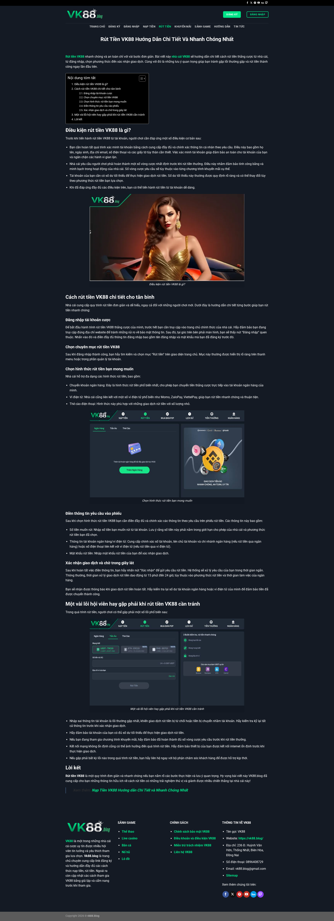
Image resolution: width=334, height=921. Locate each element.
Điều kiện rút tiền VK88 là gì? (91, 84)
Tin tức (239, 26)
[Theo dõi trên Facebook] (247, 3)
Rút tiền (165, 26)
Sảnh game (203, 26)
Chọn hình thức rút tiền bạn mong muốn (105, 101)
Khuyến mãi (183, 26)
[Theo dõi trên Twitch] (266, 3)
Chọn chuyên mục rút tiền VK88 (101, 97)
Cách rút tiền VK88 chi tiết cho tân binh (97, 88)
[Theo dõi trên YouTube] (258, 3)
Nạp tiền (149, 26)
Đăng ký (114, 26)
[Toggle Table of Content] (140, 78)
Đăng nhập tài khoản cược (98, 93)
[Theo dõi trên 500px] (262, 3)
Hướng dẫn (222, 26)
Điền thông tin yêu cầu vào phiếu (101, 105)
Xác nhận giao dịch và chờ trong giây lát (105, 110)
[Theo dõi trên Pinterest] (255, 3)
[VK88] (85, 14)
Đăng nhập (132, 26)
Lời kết (78, 119)
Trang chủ (97, 26)
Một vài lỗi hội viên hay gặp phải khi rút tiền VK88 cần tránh (109, 114)
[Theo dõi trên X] (251, 3)
